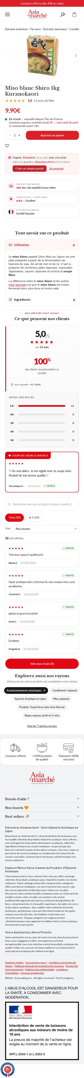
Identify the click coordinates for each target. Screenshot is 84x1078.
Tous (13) (14, 517)
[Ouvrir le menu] (7, 14)
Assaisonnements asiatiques (24, 690)
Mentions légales (14, 962)
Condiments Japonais (64, 690)
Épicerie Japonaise (55, 29)
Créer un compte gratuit (29, 168)
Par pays (35, 29)
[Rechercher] (62, 14)
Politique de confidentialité (39, 969)
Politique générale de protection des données (39, 966)
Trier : (8, 528)
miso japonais (17, 284)
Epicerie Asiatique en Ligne (30, 698)
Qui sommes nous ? (36, 962)
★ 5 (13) (34, 517)
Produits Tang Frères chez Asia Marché (42, 707)
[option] (42, 55)
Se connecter (56, 168)
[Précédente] (8, 55)
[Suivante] (75, 55)
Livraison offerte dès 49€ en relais (42, 3)
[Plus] (21, 135)
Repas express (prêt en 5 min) (42, 715)
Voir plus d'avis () (42, 663)
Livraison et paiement (32, 972)
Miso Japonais (61, 698)
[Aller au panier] (74, 14)
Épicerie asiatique (16, 29)
